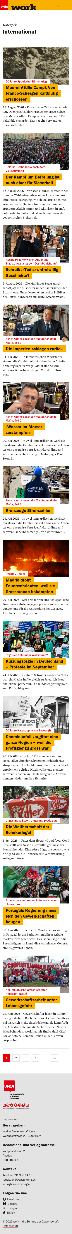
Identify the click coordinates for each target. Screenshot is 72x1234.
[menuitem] (6, 1058)
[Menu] (65, 5)
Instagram (13, 1208)
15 (54, 1058)
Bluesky (12, 1203)
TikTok (11, 1212)
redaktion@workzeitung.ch (19, 1179)
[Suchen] (57, 5)
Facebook (13, 1199)
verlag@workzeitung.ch (17, 1184)
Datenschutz (10, 1226)
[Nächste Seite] (35, 1058)
